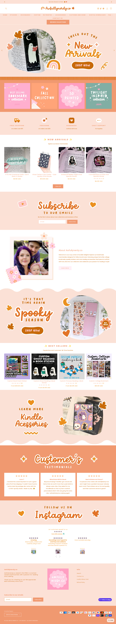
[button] (6, 8)
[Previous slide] (2, 50)
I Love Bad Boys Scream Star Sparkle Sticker (99, 175)
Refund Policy (81, 582)
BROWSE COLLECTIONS (58, 22)
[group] (58, 52)
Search (79, 573)
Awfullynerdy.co (13, 620)
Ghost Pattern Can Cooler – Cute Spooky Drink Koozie (44, 175)
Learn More (65, 268)
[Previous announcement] (4, 2)
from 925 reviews (57, 534)
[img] (58, 531)
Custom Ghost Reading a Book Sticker (44, 382)
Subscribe (72, 222)
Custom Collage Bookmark (98, 381)
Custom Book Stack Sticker (17, 381)
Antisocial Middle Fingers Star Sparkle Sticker (71, 175)
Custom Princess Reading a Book (71, 381)
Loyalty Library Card (82, 579)
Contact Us (80, 576)
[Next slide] (114, 50)
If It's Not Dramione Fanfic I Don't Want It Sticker (17, 175)
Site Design (22, 620)
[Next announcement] (111, 2)
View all (58, 186)
